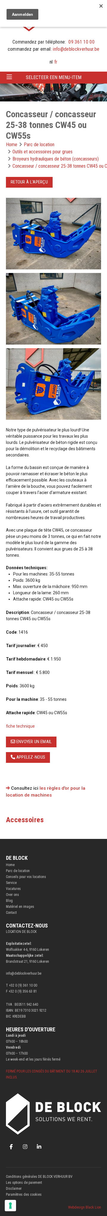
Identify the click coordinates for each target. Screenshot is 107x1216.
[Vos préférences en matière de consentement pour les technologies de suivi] (10, 1205)
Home (10, 865)
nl (51, 62)
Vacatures (13, 889)
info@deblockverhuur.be (76, 49)
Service (11, 883)
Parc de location (18, 871)
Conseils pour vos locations (26, 877)
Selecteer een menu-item (53, 77)
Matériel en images (20, 907)
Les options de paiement (24, 1182)
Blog (9, 901)
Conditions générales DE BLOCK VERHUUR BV (39, 1177)
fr (55, 62)
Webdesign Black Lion (84, 1207)
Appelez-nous (30, 757)
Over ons (12, 895)
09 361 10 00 (81, 42)
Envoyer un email (33, 741)
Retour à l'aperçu (29, 182)
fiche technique (20, 726)
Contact (11, 913)
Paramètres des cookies (24, 1194)
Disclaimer (14, 1188)
